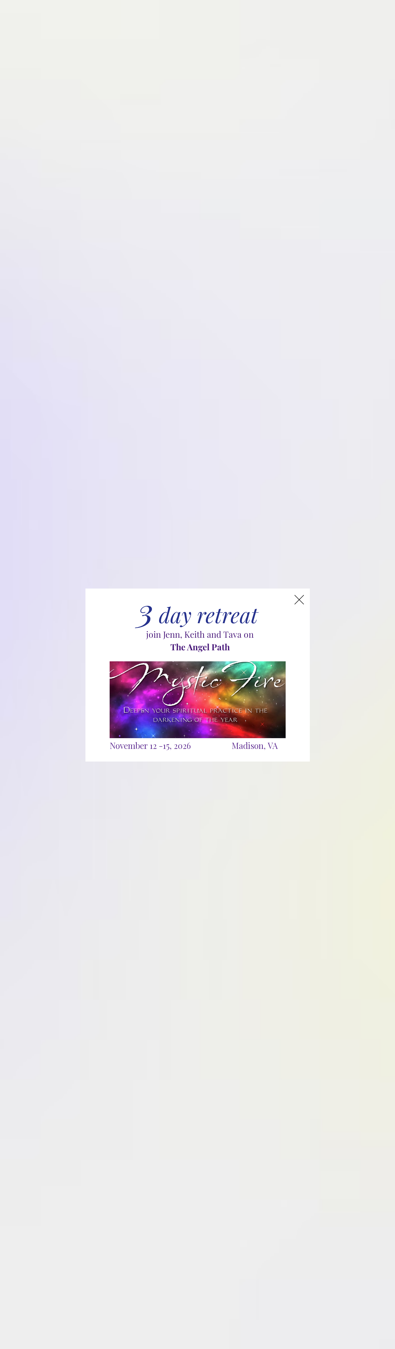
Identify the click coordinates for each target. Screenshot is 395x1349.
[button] (299, 599)
